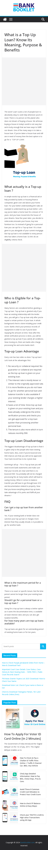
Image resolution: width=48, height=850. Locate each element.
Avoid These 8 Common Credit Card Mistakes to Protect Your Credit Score (30, 792)
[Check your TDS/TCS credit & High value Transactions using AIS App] (10, 818)
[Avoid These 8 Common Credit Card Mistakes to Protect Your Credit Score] (10, 792)
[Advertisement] (24, 81)
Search (43, 646)
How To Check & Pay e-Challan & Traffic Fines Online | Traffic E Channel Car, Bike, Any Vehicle (30, 762)
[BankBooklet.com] (5, 19)
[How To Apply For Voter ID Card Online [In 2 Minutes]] (24, 718)
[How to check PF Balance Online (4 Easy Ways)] (10, 805)
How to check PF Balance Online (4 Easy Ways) (30, 804)
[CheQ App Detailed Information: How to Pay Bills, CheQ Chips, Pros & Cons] (10, 778)
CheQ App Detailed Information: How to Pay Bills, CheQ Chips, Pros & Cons (30, 777)
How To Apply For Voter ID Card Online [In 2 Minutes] (22, 736)
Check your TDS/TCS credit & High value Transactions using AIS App (32, 817)
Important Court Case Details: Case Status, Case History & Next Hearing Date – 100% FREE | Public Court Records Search (22, 672)
